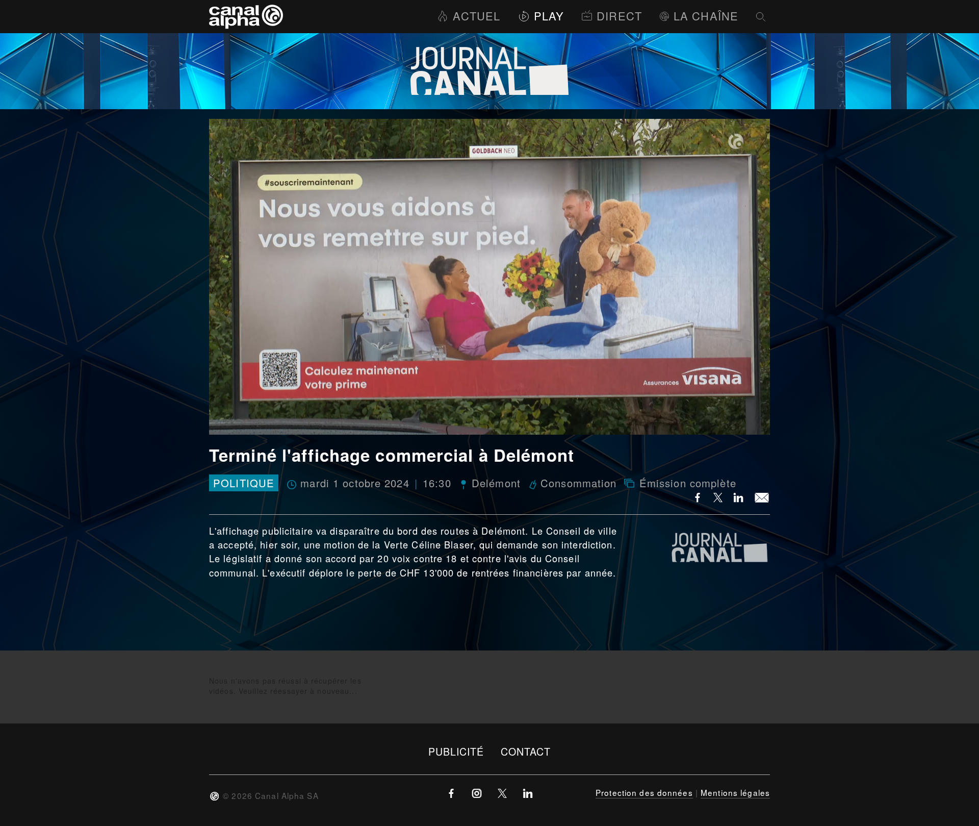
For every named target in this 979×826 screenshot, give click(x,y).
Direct (619, 15)
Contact (526, 751)
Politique (243, 482)
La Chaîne (706, 15)
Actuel (476, 15)
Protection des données (644, 792)
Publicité (456, 751)
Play (549, 15)
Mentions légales (735, 792)
